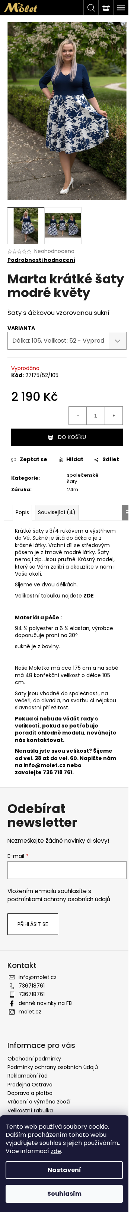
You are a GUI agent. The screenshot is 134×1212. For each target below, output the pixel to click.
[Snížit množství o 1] (78, 415)
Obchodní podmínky (34, 1058)
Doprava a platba (29, 1093)
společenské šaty (83, 478)
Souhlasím (64, 1193)
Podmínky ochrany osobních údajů (52, 1067)
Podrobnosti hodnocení (41, 260)
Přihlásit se (32, 924)
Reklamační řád (27, 1075)
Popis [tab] (22, 512)
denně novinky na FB (45, 1003)
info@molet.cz (45, 765)
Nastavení (64, 1170)
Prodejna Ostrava (29, 1084)
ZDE (88, 595)
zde (56, 1151)
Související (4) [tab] (57, 512)
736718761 (32, 985)
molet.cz (30, 1011)
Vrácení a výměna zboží (38, 1101)
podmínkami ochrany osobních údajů (58, 899)
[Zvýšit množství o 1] (113, 415)
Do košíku (72, 437)
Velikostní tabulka (30, 1110)
